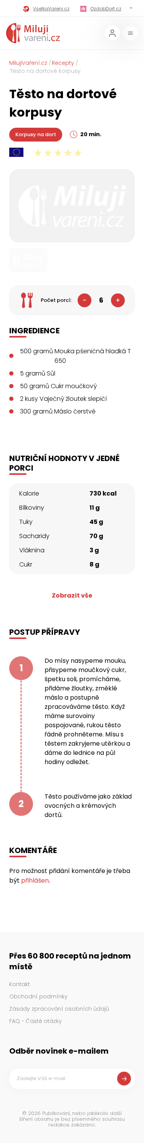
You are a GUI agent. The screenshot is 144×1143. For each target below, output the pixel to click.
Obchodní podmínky (38, 996)
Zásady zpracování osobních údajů (59, 1009)
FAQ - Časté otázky (35, 1021)
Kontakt (19, 984)
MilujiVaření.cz (28, 63)
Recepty (63, 63)
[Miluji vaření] (33, 33)
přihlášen (35, 880)
